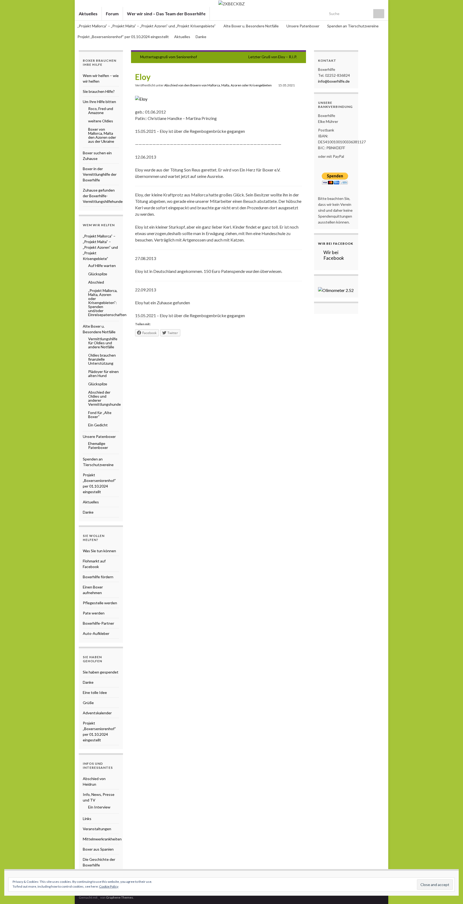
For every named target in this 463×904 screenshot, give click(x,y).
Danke (201, 36)
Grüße (88, 702)
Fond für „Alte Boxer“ (99, 414)
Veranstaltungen (97, 828)
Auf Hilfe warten (102, 265)
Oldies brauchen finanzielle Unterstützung (102, 359)
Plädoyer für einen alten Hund (103, 373)
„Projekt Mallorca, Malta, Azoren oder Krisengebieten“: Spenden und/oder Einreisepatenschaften (107, 302)
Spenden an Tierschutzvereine (353, 26)
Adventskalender (97, 713)
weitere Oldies (100, 121)
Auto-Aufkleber (96, 633)
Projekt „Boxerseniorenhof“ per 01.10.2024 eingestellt (123, 36)
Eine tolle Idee (95, 692)
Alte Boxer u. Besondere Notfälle (251, 26)
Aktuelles (88, 13)
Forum (112, 13)
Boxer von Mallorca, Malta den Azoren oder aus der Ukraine (102, 135)
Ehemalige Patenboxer (98, 445)
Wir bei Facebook (335, 243)
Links (87, 818)
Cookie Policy (108, 886)
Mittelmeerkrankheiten (102, 839)
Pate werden (93, 613)
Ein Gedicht (98, 425)
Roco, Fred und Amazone (100, 110)
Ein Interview (99, 807)
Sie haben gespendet (100, 672)
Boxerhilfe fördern (98, 576)
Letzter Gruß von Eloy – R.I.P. (272, 56)
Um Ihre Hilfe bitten (99, 101)
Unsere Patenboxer (303, 26)
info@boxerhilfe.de (334, 81)
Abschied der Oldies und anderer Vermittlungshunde (104, 398)
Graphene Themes (119, 897)
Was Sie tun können (99, 550)
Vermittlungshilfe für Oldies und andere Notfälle (102, 342)
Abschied (96, 282)
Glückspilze (97, 274)
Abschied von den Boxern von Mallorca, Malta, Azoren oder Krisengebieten (218, 85)
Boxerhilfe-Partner (98, 623)
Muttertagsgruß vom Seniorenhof (168, 56)
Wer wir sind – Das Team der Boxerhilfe (166, 13)
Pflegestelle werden (100, 603)
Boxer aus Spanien (98, 849)
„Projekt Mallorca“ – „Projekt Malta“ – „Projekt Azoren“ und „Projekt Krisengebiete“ (146, 26)
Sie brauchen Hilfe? (99, 91)
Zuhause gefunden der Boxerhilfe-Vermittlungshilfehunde (103, 196)
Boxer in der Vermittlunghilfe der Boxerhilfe (100, 174)
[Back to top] (451, 892)
